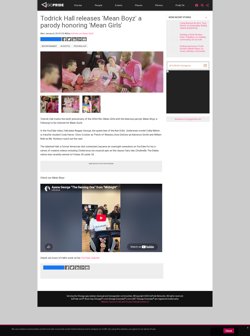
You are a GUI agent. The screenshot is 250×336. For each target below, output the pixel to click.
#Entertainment (49, 46)
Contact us (144, 302)
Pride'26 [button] (180, 5)
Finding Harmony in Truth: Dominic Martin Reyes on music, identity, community (192, 48)
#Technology (80, 46)
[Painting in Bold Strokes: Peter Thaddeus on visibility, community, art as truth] (173, 39)
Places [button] (138, 5)
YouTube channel (90, 257)
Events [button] (118, 5)
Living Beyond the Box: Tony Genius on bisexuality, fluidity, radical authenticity (193, 25)
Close (229, 330)
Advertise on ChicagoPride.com (188, 119)
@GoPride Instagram (180, 65)
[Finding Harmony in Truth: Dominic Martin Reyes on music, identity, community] (173, 50)
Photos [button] (159, 5)
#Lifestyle (65, 46)
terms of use (150, 329)
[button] (78, 5)
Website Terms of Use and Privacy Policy (119, 302)
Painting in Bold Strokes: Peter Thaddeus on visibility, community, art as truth (193, 37)
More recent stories (180, 17)
